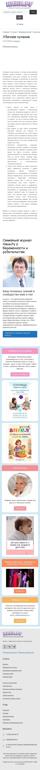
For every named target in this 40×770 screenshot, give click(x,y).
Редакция (6, 710)
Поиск (33, 12)
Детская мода (7, 686)
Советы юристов (8, 695)
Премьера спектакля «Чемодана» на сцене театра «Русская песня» (20, 563)
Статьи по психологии (10, 683)
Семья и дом (7, 692)
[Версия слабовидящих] (19, 17)
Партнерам (6, 719)
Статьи (6, 659)
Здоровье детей (8, 673)
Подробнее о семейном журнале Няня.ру (17, 334)
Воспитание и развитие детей (12, 670)
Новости (5, 664)
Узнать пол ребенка (20, 374)
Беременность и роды (10, 667)
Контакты (7, 729)
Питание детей (7, 677)
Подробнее (20, 508)
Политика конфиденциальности (13, 722)
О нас (5, 705)
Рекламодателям (8, 716)
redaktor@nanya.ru (22, 615)
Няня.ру (6, 299)
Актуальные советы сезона (11, 698)
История (5, 713)
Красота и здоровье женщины (12, 689)
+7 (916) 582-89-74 (12, 734)
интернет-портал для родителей (13, 636)
